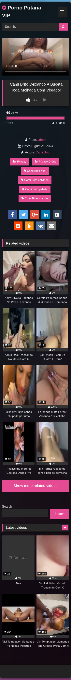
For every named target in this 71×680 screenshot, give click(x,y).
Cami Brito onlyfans (36, 179)
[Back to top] (58, 668)
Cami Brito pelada (36, 189)
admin (41, 139)
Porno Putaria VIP (21, 11)
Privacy (21, 161)
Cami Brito (43, 152)
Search (7, 506)
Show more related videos (35, 486)
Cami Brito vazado (36, 198)
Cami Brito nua (36, 170)
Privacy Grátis (47, 161)
